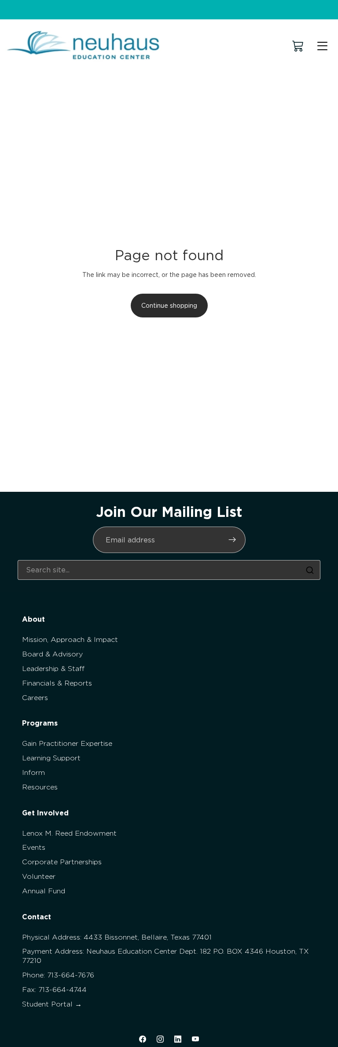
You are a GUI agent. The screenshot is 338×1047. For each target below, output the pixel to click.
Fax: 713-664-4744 (54, 989)
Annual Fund (43, 891)
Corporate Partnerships (62, 862)
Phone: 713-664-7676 (58, 975)
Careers (35, 697)
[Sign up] (232, 540)
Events (33, 847)
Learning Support (51, 758)
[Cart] (298, 46)
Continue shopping (169, 305)
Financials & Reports (57, 683)
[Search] (310, 570)
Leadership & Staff (53, 668)
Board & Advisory (52, 654)
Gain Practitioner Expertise (67, 743)
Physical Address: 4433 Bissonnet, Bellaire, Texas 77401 (117, 937)
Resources (40, 787)
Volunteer (38, 876)
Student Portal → (52, 1004)
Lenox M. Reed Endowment (69, 833)
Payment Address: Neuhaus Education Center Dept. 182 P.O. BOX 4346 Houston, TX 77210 (165, 956)
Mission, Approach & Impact (70, 639)
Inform (33, 772)
